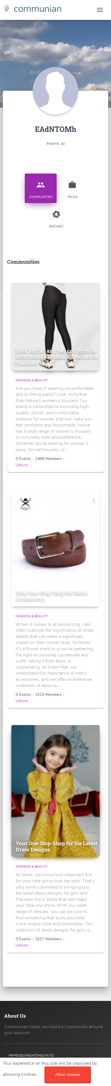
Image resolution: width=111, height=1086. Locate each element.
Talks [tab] (72, 190)
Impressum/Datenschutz (31, 1055)
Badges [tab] (56, 219)
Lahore (22, 465)
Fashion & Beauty (32, 380)
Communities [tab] (40, 190)
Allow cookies (67, 1074)
